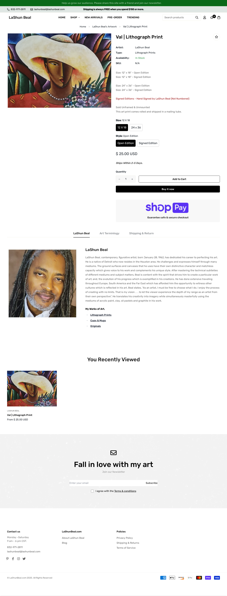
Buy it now (168, 189)
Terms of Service (126, 547)
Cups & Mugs (98, 320)
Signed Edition (148, 143)
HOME (61, 17)
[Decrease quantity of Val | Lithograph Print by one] (119, 179)
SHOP (73, 17)
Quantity (121, 171)
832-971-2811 (15, 547)
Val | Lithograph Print (19, 415)
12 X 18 (122, 127)
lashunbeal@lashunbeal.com (23, 551)
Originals (95, 326)
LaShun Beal (142, 47)
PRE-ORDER (114, 17)
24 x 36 (136, 127)
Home (83, 26)
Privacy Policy (125, 537)
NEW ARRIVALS (94, 17)
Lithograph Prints (145, 52)
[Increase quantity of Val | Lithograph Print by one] (132, 179)
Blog (64, 542)
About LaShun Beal (73, 537)
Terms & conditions (125, 491)
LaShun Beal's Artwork (104, 26)
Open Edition (126, 143)
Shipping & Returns (128, 542)
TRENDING (133, 17)
